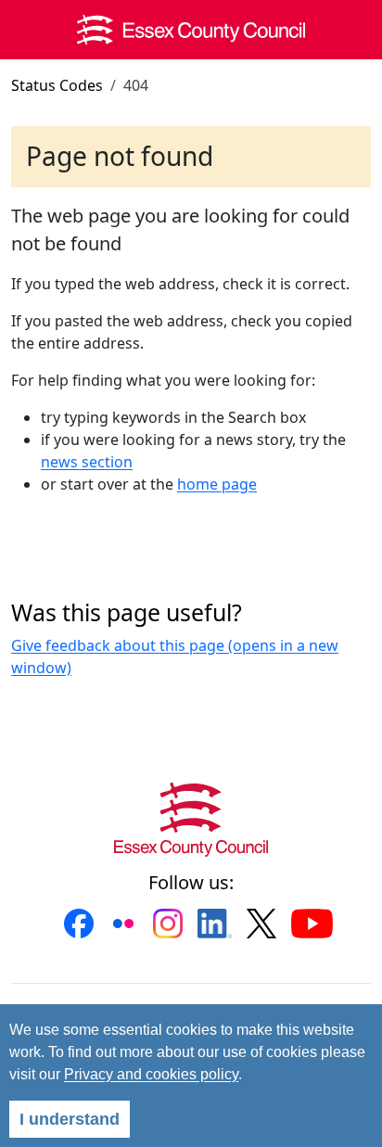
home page (217, 484)
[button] (79, 923)
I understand (69, 1119)
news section (87, 462)
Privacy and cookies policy (151, 1074)
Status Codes (57, 85)
